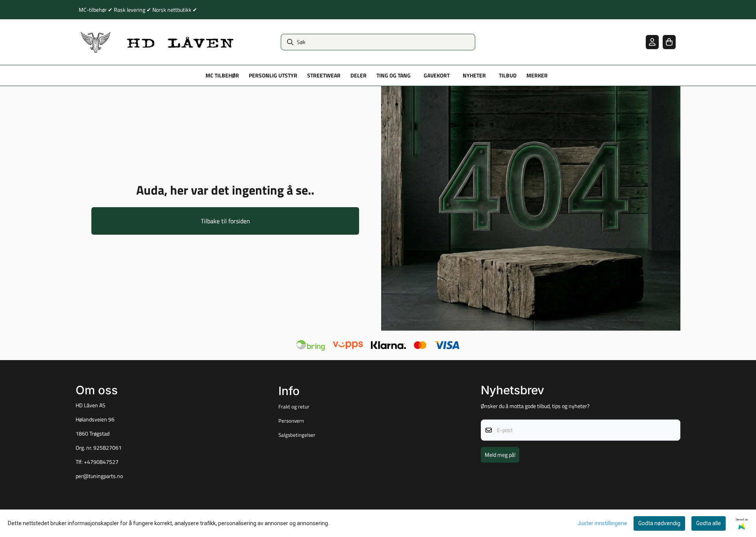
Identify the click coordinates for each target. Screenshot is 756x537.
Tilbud (508, 75)
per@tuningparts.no (99, 476)
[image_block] (530, 208)
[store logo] (157, 42)
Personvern (291, 421)
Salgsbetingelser (296, 435)
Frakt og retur (293, 406)
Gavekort (437, 75)
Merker (537, 75)
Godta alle (708, 523)
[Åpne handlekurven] (669, 42)
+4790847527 (101, 462)
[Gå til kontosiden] (652, 42)
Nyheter (474, 75)
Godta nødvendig (659, 523)
